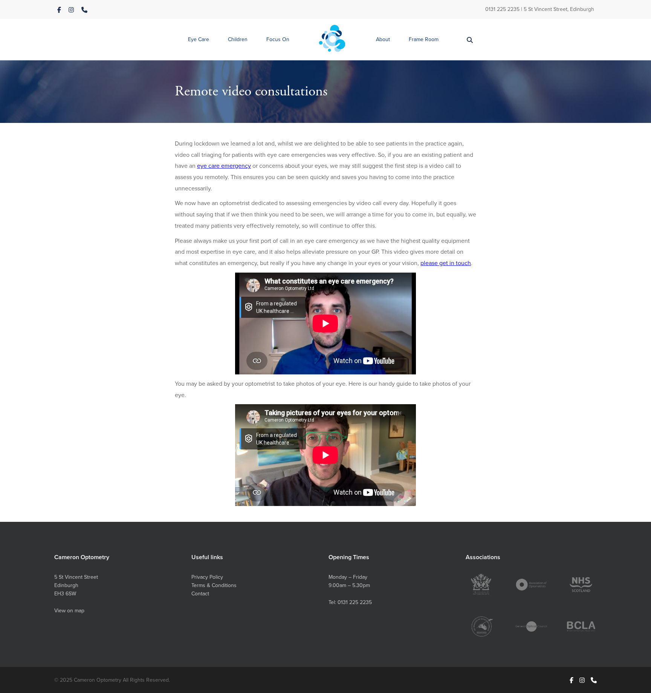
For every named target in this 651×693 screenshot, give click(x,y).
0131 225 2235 (502, 9)
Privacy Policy (207, 577)
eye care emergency (224, 165)
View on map (69, 610)
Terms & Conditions (214, 585)
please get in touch (445, 263)
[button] (199, 40)
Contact (200, 593)
